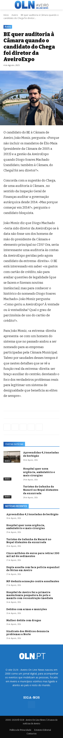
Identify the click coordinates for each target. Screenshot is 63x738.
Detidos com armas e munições (26, 609)
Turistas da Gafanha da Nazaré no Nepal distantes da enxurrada (40, 490)
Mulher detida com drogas (23, 620)
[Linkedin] (31, 427)
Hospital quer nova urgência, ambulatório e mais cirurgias (39, 472)
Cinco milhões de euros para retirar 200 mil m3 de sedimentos (32, 555)
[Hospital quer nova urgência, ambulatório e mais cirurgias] (12, 473)
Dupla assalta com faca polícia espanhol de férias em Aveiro (32, 569)
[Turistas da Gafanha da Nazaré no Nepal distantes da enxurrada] (12, 491)
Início (6, 15)
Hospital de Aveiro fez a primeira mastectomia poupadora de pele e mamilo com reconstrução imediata (29, 595)
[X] (23, 427)
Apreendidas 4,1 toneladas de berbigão (32, 514)
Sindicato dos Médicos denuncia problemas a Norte (27, 633)
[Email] (39, 427)
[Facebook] (7, 427)
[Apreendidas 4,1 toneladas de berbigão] (12, 457)
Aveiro (15, 15)
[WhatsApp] (15, 427)
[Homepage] (31, 5)
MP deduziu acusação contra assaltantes (32, 581)
